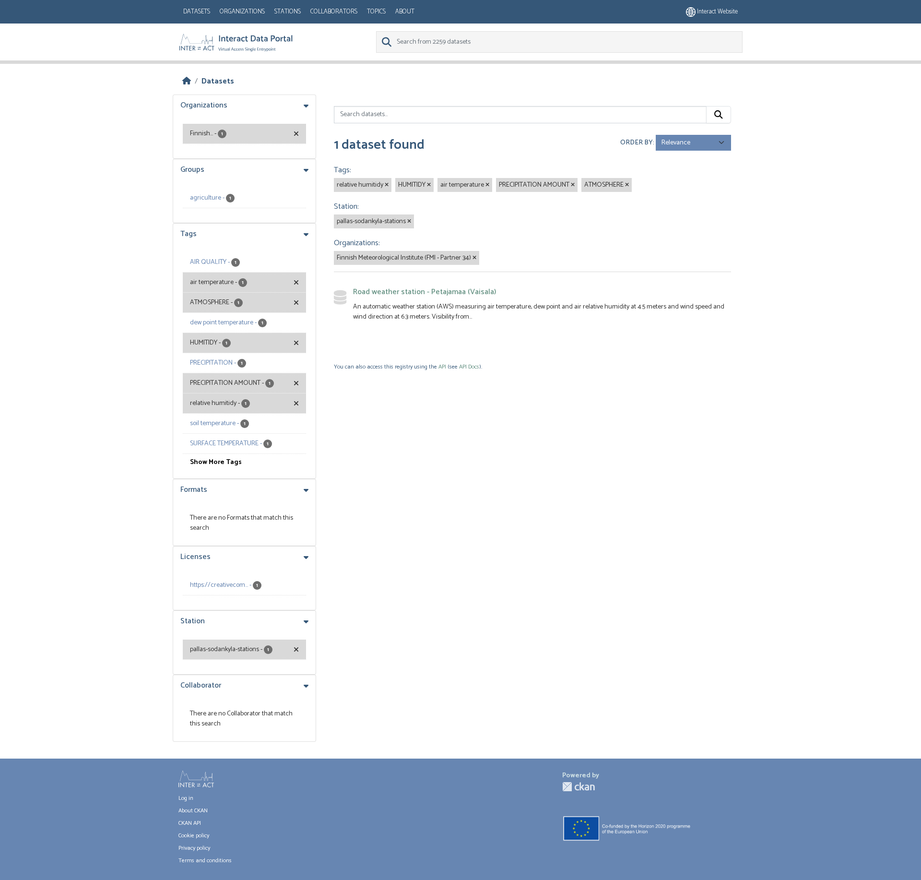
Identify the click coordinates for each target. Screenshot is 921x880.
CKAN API (189, 823)
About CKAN (193, 810)
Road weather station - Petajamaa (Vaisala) (424, 291)
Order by (636, 142)
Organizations (242, 12)
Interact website (717, 12)
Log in (185, 798)
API (442, 366)
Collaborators (333, 12)
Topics (376, 12)
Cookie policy (193, 835)
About (404, 12)
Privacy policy (194, 848)
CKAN (578, 787)
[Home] (186, 81)
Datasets (196, 12)
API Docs (469, 366)
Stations (287, 12)
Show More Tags (216, 462)
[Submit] (718, 114)
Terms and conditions (205, 860)
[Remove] (387, 185)
